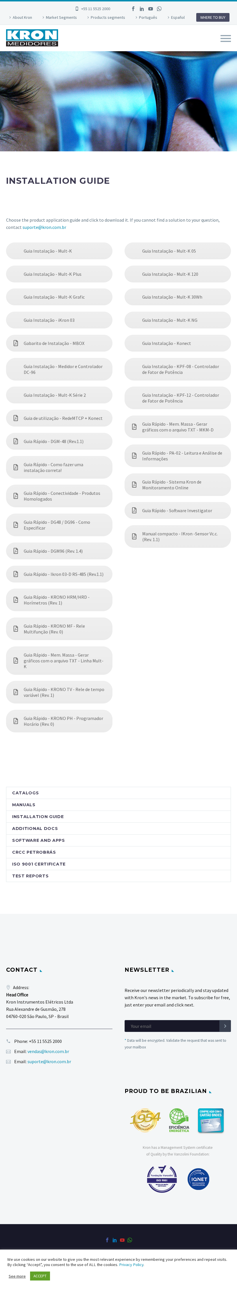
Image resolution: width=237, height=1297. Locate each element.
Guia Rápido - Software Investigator (177, 510)
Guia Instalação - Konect (166, 343)
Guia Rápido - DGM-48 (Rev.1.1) (54, 441)
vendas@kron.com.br (48, 1051)
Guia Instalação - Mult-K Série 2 (55, 395)
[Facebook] (133, 8)
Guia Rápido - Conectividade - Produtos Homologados (62, 496)
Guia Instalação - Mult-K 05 (169, 251)
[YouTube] (150, 8)
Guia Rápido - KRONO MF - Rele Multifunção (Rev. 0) (54, 629)
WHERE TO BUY (212, 17)
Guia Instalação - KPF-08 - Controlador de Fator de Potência (180, 369)
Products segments (108, 17)
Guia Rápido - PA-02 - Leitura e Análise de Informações (182, 456)
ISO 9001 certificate (39, 864)
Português (148, 17)
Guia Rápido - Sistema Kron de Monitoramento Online (171, 484)
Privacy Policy (131, 1264)
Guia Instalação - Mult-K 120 (170, 274)
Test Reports (30, 876)
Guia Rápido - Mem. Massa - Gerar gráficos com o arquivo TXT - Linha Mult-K (63, 660)
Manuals (24, 804)
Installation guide (38, 816)
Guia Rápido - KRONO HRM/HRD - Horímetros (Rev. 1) (57, 600)
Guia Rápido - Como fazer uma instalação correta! (53, 467)
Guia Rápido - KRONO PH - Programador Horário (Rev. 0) (63, 721)
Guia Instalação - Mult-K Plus (53, 274)
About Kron (22, 17)
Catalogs (25, 793)
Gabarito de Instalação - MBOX (54, 343)
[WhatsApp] (159, 8)
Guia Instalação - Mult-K (48, 251)
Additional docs (35, 828)
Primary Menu (226, 38)
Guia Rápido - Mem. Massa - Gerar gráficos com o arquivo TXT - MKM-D (178, 427)
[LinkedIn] (142, 8)
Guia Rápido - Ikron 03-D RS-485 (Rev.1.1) (63, 574)
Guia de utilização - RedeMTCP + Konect (63, 418)
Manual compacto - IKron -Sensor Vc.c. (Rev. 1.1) (180, 536)
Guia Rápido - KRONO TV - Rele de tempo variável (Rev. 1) (64, 692)
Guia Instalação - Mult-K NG (169, 320)
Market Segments (61, 17)
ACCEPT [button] (40, 1276)
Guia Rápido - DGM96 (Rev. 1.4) (53, 551)
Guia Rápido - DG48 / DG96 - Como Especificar (57, 525)
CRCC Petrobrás (34, 852)
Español (178, 17)
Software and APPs (38, 840)
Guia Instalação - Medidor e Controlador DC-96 (63, 369)
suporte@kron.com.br (44, 227)
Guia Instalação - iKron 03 (49, 320)
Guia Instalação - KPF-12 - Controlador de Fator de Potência (180, 398)
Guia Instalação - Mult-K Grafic (54, 297)
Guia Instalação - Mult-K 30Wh (172, 297)
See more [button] (17, 1276)
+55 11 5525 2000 (95, 8)
